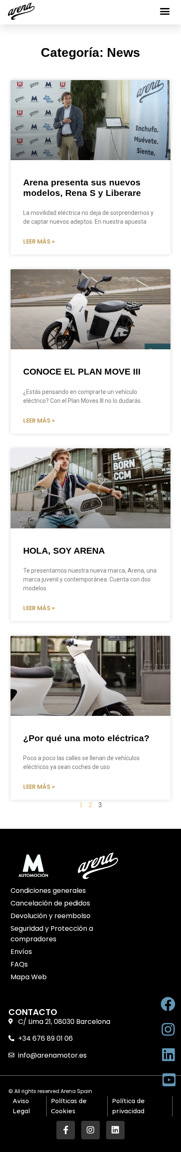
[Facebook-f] (65, 1130)
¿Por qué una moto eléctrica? (86, 738)
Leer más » (39, 241)
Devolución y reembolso (50, 916)
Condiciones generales (48, 890)
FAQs (19, 964)
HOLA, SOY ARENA (64, 550)
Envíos (21, 951)
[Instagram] (90, 1130)
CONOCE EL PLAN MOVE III (82, 371)
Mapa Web (29, 977)
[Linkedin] (115, 1130)
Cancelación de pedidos (50, 903)
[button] (165, 11)
